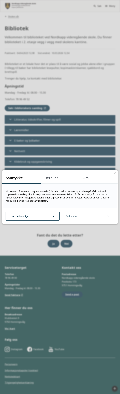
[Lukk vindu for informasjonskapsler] (114, 173)
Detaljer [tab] (51, 177)
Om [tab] (86, 177)
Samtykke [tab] (14, 177)
